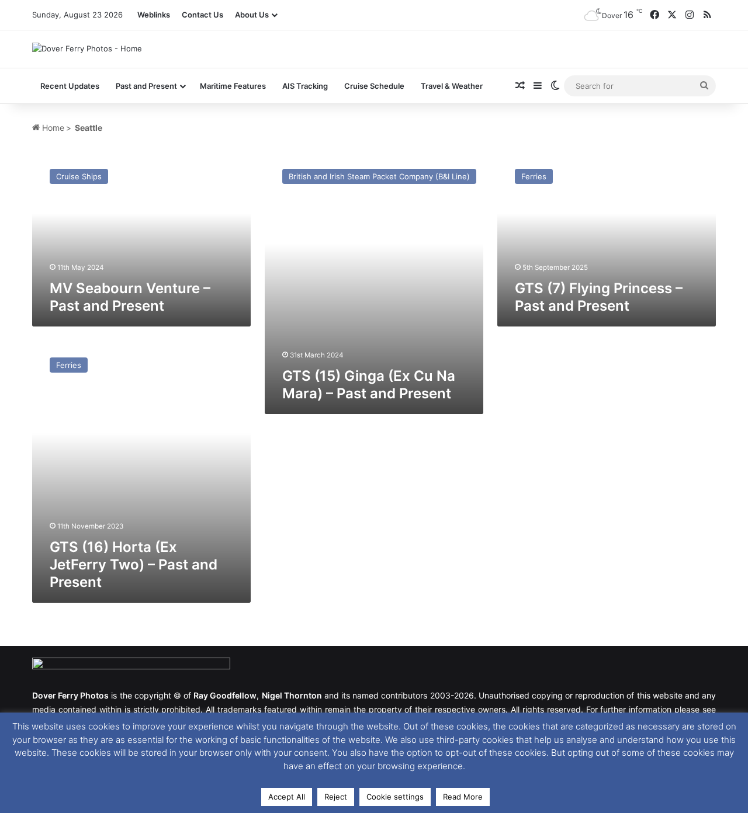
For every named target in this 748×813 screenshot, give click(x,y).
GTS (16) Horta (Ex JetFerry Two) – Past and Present (133, 564)
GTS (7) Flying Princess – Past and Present (599, 297)
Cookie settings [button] (395, 796)
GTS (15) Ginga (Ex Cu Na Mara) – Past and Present (368, 384)
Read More (463, 796)
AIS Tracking (305, 86)
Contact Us (202, 14)
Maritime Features (233, 86)
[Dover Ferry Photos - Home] (87, 48)
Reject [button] (335, 796)
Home (52, 128)
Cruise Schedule (374, 86)
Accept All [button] (286, 796)
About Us (252, 14)
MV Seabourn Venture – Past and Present (130, 297)
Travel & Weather (452, 86)
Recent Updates (69, 86)
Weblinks (153, 14)
